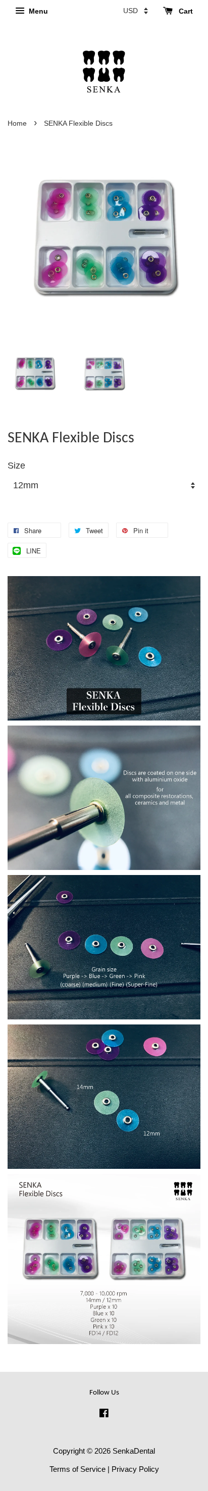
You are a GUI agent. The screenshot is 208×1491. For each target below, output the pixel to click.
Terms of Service (77, 1469)
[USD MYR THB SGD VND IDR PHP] (135, 11)
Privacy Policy (135, 1469)
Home (17, 123)
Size (16, 465)
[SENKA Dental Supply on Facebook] (104, 1414)
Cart (185, 11)
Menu (37, 11)
